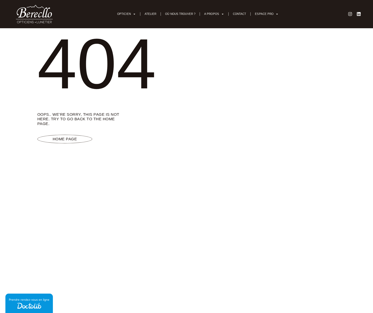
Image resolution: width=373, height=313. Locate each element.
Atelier (150, 14)
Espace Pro (264, 14)
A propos (211, 14)
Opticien (124, 14)
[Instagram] (350, 14)
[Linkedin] (358, 14)
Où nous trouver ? (180, 14)
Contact (239, 14)
